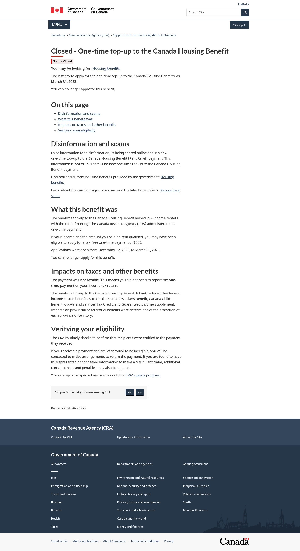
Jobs (54, 478)
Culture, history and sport (134, 494)
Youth (187, 502)
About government (195, 464)
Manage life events (195, 510)
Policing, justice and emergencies (139, 502)
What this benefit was (75, 119)
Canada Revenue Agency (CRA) (89, 35)
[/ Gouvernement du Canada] (82, 10)
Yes (130, 392)
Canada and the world (131, 518)
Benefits (56, 510)
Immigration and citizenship (69, 486)
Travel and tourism (63, 494)
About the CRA (192, 437)
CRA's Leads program (142, 375)
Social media (59, 541)
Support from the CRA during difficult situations (144, 35)
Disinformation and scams (79, 113)
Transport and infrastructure (136, 510)
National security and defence (136, 486)
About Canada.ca (114, 541)
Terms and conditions (145, 541)
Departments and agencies (135, 464)
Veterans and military (197, 494)
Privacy (169, 541)
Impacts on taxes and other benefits (87, 124)
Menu (57, 24)
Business (57, 502)
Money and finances (130, 527)
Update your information (133, 437)
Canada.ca (58, 35)
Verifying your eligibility (76, 130)
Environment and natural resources (140, 478)
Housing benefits (106, 68)
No (140, 392)
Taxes (54, 527)
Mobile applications (85, 541)
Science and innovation (198, 478)
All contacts (58, 464)
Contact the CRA (61, 437)
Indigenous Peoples (196, 486)
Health (55, 518)
